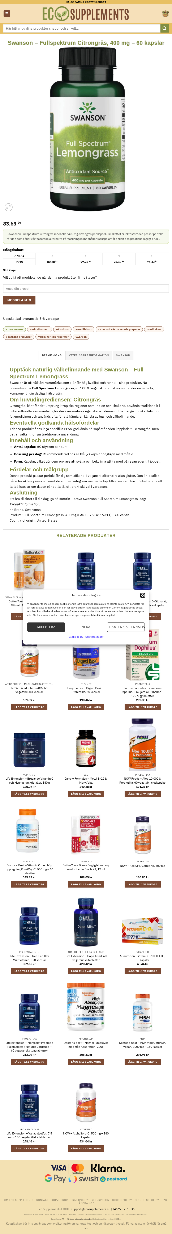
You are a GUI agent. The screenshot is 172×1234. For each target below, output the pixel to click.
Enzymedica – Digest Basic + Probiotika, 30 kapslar (86, 690)
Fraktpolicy (80, 1199)
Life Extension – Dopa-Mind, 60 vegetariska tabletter (86, 958)
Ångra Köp (86, 1203)
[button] (143, 595)
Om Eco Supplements (18, 1199)
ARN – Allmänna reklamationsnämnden (77, 1219)
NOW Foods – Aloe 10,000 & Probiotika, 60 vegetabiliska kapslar (142, 780)
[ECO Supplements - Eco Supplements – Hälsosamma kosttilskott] (86, 13)
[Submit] (164, 28)
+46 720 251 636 (123, 1209)
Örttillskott (154, 329)
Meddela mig (19, 300)
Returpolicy (100, 1199)
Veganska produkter (18, 336)
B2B (164, 1199)
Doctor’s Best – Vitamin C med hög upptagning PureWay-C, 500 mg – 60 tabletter (29, 869)
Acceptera (46, 627)
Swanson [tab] (123, 355)
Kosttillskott (84, 329)
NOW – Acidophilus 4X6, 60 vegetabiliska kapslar (29, 690)
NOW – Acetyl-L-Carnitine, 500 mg (142, 866)
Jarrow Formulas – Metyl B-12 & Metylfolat (86, 780)
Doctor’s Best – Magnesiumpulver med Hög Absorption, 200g (86, 1045)
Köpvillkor (59, 1199)
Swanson (81, 336)
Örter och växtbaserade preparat (119, 329)
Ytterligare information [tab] (89, 355)
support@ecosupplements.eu (90, 1209)
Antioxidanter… (39, 329)
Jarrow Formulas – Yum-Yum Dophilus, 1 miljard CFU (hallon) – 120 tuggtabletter (143, 692)
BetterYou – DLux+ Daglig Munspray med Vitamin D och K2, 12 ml (86, 867)
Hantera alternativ (127, 627)
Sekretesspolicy (94, 636)
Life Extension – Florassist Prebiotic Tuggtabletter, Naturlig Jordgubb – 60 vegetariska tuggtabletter (29, 1046)
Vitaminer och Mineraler (53, 336)
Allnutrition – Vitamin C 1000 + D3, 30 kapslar (142, 958)
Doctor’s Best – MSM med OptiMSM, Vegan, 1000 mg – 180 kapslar (142, 1045)
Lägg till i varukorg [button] (29, 707)
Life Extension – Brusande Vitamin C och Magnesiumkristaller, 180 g (29, 780)
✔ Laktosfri (14, 329)
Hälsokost (62, 329)
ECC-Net (118, 1219)
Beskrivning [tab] (51, 355)
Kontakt (42, 1199)
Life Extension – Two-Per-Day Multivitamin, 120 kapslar (29, 958)
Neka (86, 627)
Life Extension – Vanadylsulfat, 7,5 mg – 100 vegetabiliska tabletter (29, 1135)
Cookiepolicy (76, 636)
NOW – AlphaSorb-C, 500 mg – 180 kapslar (86, 1135)
